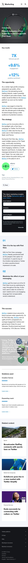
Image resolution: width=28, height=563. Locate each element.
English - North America (8, 559)
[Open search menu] (25, 4)
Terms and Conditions (7, 557)
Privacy (4, 555)
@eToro (4, 91)
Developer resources (7, 543)
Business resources (7, 546)
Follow (16, 169)
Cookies (4, 553)
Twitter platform (6, 531)
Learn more (5, 391)
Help (3, 539)
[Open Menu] (21, 4)
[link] (14, 441)
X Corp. (4, 535)
